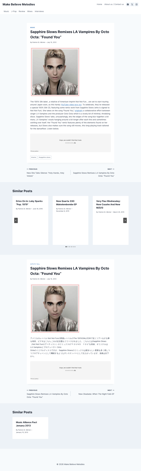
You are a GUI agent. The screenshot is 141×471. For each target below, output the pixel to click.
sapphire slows (44, 157)
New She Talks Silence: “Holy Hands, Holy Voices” (45, 172)
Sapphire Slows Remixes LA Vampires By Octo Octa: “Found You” (93, 172)
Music (6, 11)
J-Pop (14, 11)
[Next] (125, 220)
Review (22, 11)
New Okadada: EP (96, 392)
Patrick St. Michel (38, 42)
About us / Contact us (114, 4)
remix (33, 157)
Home (99, 4)
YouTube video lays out (71, 105)
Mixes (29, 11)
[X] (132, 4)
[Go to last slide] (16, 220)
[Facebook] (128, 4)
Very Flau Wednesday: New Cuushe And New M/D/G (108, 204)
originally (79, 110)
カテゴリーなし (35, 264)
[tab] (66, 246)
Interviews (39, 11)
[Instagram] (136, 4)
